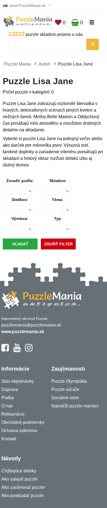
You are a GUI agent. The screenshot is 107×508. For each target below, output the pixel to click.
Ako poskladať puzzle (22, 495)
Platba (7, 397)
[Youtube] (17, 350)
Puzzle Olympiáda (69, 381)
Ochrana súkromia (19, 430)
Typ (57, 218)
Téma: (57, 199)
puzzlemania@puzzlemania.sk (31, 325)
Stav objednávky (17, 381)
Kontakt (8, 438)
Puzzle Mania (17, 64)
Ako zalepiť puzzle (19, 479)
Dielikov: (20, 199)
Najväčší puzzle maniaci (75, 406)
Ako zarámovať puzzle (23, 487)
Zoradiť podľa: (20, 180)
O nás (7, 406)
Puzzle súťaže (65, 389)
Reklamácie (13, 414)
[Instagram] (28, 350)
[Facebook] (5, 350)
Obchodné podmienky (22, 422)
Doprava (9, 389)
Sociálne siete (65, 397)
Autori (44, 64)
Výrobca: (20, 218)
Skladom (57, 180)
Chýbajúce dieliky (18, 471)
